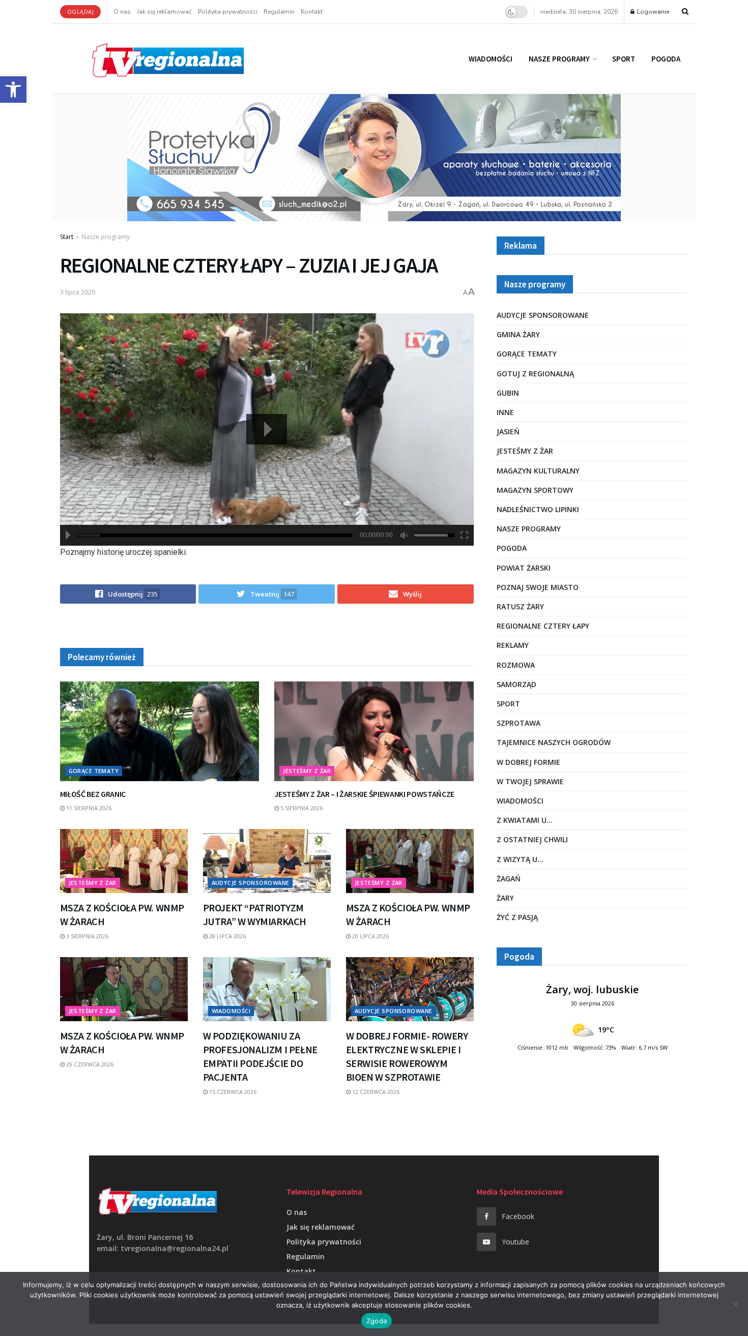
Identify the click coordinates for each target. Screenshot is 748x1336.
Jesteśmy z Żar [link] (307, 771)
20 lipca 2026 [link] (370, 936)
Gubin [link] (508, 393)
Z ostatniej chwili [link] (532, 839)
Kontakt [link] (312, 12)
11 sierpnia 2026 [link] (88, 808)
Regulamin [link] (279, 12)
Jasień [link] (508, 431)
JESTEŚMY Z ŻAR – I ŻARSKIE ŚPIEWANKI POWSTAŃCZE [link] (364, 794)
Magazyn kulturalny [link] (538, 471)
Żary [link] (505, 898)
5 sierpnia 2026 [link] (301, 808)
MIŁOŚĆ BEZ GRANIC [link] (93, 794)
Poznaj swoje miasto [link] (538, 587)
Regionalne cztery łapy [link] (543, 626)
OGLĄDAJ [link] (80, 11)
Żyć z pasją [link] (517, 917)
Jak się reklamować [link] (164, 12)
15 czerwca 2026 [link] (232, 1091)
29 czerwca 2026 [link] (89, 1064)
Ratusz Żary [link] (520, 606)
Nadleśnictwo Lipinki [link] (538, 509)
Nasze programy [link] (559, 59)
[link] (13, 89)
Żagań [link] (509, 878)
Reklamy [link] (513, 645)
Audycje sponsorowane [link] (251, 882)
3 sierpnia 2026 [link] (86, 936)
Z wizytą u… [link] (520, 859)
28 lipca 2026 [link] (227, 936)
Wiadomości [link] (490, 59)
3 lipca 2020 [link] (77, 291)
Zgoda (376, 1321)
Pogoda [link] (665, 59)
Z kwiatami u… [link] (525, 820)
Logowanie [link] (652, 12)
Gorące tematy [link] (94, 771)
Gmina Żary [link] (518, 334)
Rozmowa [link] (516, 665)
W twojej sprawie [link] (530, 781)
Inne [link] (505, 412)
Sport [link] (623, 59)
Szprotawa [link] (518, 723)
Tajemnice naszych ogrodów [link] (554, 742)
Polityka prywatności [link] (227, 12)
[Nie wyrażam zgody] (735, 1304)
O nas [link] (122, 12)
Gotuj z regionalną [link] (535, 373)
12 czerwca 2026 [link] (375, 1091)
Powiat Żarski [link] (524, 568)
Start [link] (66, 236)
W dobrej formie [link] (528, 762)
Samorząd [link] (516, 684)
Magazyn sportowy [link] (535, 490)
